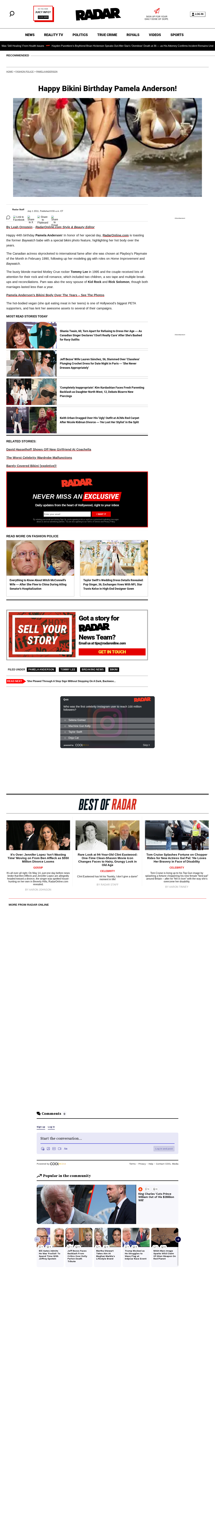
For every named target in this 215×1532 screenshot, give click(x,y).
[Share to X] (31, 217)
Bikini (114, 669)
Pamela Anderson (46, 71)
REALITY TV (53, 35)
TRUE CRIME (107, 35)
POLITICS (80, 35)
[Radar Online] (98, 14)
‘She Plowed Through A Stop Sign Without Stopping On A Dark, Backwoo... (71, 681)
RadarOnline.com (116, 235)
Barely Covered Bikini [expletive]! (31, 466)
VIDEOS (155, 35)
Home (9, 71)
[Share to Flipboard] (42, 217)
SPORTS (177, 35)
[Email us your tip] (43, 21)
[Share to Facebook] (18, 217)
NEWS (30, 35)
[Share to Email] (54, 217)
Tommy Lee (67, 669)
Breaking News (93, 669)
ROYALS (133, 35)
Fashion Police (24, 71)
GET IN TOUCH (112, 652)
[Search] (12, 15)
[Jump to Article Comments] (8, 217)
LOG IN (199, 14)
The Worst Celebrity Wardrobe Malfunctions (39, 457)
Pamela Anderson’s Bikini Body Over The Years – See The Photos (55, 295)
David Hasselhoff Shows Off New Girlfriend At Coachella (48, 449)
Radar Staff (18, 209)
